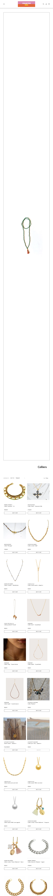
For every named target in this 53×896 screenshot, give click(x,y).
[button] (4, 4)
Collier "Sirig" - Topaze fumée (11, 664)
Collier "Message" (8, 545)
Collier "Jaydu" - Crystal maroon (11, 703)
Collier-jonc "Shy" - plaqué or (34, 743)
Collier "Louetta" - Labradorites (11, 585)
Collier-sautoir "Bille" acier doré (35, 783)
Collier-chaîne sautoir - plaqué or (35, 585)
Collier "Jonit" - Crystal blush (34, 624)
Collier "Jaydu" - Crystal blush (34, 664)
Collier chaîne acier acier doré (11, 783)
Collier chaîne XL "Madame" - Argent (36, 862)
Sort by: (12, 478)
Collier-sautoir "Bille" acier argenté (12, 822)
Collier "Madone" (32, 703)
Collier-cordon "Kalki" (33, 545)
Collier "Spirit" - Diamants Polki (35, 506)
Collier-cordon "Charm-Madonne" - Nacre (13, 862)
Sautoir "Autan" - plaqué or (10, 743)
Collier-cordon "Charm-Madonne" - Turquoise (38, 822)
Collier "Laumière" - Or (9, 506)
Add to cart (15, 749)
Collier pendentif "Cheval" (10, 624)
